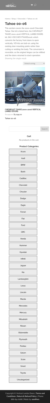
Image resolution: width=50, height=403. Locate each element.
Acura (23, 152)
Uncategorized (23, 380)
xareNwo (35, 399)
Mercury (23, 313)
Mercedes (23, 306)
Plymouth (23, 339)
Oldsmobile (23, 333)
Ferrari (23, 212)
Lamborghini (23, 279)
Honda (23, 239)
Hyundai (23, 252)
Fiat (23, 219)
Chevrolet (22, 19)
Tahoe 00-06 (10, 118)
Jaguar (23, 266)
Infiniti (23, 259)
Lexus (23, 286)
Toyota (23, 373)
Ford (23, 225)
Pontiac (23, 346)
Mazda (23, 299)
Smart (23, 366)
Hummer (23, 245)
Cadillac (23, 178)
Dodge (23, 198)
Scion (23, 359)
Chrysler (23, 192)
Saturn (23, 353)
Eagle (23, 205)
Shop (14, 19)
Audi (23, 158)
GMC (23, 232)
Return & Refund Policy (27, 396)
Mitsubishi (23, 319)
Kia (23, 272)
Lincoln (23, 292)
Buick (23, 172)
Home (7, 19)
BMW (23, 165)
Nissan (23, 326)
